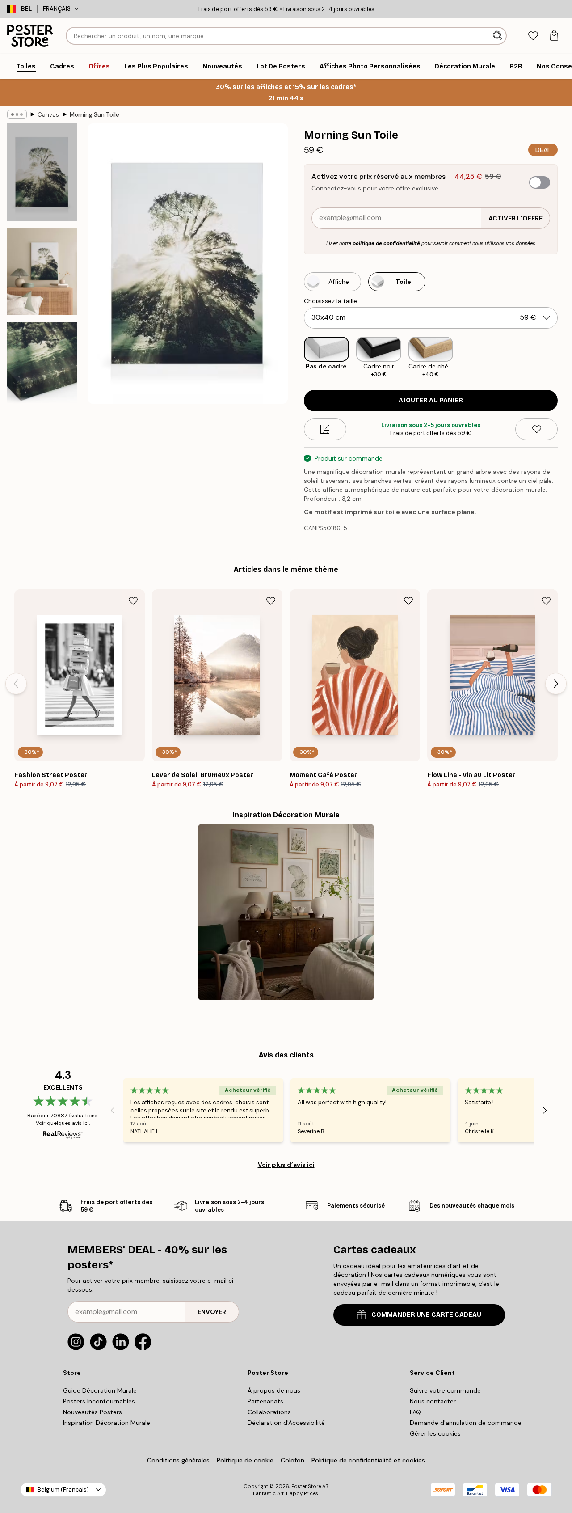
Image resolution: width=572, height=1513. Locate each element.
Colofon (292, 1460)
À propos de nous (274, 1390)
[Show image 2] (42, 271)
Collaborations (269, 1412)
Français (57, 9)
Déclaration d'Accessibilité (286, 1423)
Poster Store (306, 1486)
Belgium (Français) (63, 1489)
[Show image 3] (42, 371)
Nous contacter (433, 1401)
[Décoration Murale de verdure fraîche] (286, 912)
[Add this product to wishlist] (536, 429)
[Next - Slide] (565, 357)
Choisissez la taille (330, 301)
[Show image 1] (42, 172)
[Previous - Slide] (297, 357)
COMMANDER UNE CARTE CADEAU (426, 1315)
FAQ (415, 1412)
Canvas (48, 114)
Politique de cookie (245, 1460)
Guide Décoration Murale (100, 1390)
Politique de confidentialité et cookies (368, 1460)
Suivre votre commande (445, 1390)
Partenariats (265, 1401)
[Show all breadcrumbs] (17, 114)
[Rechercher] (498, 36)
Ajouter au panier (431, 400)
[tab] (532, 36)
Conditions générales (178, 1460)
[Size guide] (325, 429)
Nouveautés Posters (92, 1412)
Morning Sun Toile (94, 114)
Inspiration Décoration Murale (106, 1423)
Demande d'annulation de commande (466, 1423)
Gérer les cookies (435, 1433)
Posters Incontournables (99, 1401)
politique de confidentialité (386, 243)
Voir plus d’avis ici (286, 1165)
